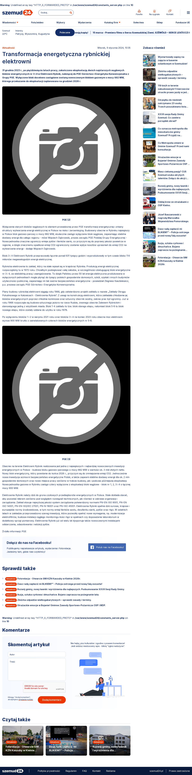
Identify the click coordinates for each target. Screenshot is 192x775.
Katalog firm (111, 22)
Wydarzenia (84, 22)
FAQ (84, 771)
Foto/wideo (37, 22)
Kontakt (96, 771)
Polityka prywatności (49, 771)
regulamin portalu (26, 699)
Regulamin (71, 771)
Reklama (110, 771)
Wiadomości (9, 22)
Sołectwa (138, 22)
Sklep (160, 22)
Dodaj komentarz (51, 699)
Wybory (60, 22)
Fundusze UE (183, 22)
